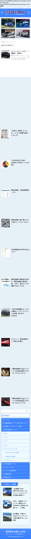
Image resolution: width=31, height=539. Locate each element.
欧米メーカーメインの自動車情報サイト (15, 534)
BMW (5, 433)
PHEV (17, 55)
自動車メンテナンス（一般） (13, 426)
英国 (18, 59)
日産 (15, 59)
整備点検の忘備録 (10, 456)
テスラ (6, 441)
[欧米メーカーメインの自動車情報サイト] (15, 12)
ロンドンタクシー (21, 57)
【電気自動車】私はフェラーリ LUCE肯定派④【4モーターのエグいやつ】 (20, 401)
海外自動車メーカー (10, 430)
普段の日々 (7, 477)
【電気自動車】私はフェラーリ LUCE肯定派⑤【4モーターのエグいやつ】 (20, 371)
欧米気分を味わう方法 (15, 531)
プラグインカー (9, 467)
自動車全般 (7, 474)
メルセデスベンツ (9, 460)
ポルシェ (6, 445)
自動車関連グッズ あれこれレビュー (16, 423)
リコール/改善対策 (10, 470)
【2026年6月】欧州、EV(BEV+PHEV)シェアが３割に (20, 163)
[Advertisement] (15, 94)
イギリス (22, 55)
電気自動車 (23, 59)
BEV (14, 55)
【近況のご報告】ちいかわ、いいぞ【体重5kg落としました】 (20, 133)
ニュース (7, 420)
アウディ (6, 437)
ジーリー (27, 55)
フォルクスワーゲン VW (10, 449)
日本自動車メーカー (10, 464)
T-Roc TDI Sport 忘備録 (12, 452)
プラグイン (14, 57)
